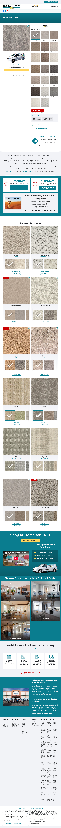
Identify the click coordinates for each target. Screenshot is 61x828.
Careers (4, 728)
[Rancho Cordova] (16, 725)
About (4, 722)
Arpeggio (44, 457)
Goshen (54, 754)
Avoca (42, 725)
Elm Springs (43, 746)
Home (38, 20)
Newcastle (55, 772)
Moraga (54, 768)
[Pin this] (23, 75)
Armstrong (24, 722)
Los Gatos (55, 763)
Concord (43, 737)
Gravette (54, 755)
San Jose (54, 787)
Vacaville (48, 798)
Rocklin (42, 784)
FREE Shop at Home (28, 171)
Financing (4, 727)
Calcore (23, 723)
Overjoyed (16, 507)
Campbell (54, 730)
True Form (16, 356)
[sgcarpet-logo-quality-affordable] (11, 6)
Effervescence (44, 255)
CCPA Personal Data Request (37, 808)
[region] (15, 819)
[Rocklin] (16, 726)
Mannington (24, 727)
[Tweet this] (19, 75)
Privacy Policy (5, 731)
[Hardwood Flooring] (45, 591)
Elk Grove (55, 744)
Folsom (54, 749)
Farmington (55, 748)
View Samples (16, 273)
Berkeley (43, 729)
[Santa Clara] (16, 729)
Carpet (48, 20)
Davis (48, 738)
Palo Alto (49, 775)
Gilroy (42, 754)
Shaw (23, 731)
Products (43, 20)
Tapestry (23, 733)
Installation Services (6, 725)
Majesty (23, 726)
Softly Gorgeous (45, 305)
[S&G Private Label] (45, 26)
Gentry (54, 752)
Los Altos (49, 763)
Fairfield (42, 748)
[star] (35, 5)
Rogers (54, 784)
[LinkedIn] (5, 11)
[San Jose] (16, 730)
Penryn (48, 776)
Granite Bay (43, 755)
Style (33, 29)
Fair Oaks (55, 746)
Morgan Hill (43, 770)
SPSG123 (44, 356)
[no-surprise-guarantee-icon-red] (6, 183)
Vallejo (54, 798)
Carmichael (49, 732)
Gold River (49, 754)
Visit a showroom (10, 171)
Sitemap (19, 808)
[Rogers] (16, 727)
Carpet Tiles (34, 723)
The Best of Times (44, 507)
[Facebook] (3, 11)
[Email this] (13, 75)
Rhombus (45, 406)
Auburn (54, 723)
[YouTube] (7, 11)
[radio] (35, 35)
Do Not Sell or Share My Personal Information (12, 823)
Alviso (42, 722)
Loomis (42, 763)
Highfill (54, 756)
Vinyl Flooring (34, 726)
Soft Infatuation (16, 305)
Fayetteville (43, 749)
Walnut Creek (49, 799)
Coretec (23, 724)
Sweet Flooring (25, 732)
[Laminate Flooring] (15, 611)
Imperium (16, 406)
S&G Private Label (25, 730)
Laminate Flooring (35, 725)
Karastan (23, 725)
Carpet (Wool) (46, 256)
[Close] (27, 813)
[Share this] (16, 75)
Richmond (49, 782)
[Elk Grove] (16, 723)
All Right (16, 255)
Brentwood (55, 729)
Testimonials (5, 726)
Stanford (43, 794)
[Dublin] (16, 722)
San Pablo (43, 789)
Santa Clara (55, 789)
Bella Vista (55, 725)
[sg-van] (16, 58)
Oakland (43, 774)
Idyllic (16, 457)
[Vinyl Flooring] (45, 611)
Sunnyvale (43, 795)
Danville (42, 738)
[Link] (9, 661)
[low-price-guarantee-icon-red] (35, 184)
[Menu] (58, 11)
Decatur (54, 738)
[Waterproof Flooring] (15, 630)
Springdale (55, 792)
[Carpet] (15, 591)
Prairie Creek (43, 780)
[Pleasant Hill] (16, 724)
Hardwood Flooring (35, 724)
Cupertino (55, 737)
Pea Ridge (55, 775)
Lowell (42, 764)
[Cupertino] (16, 721)
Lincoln (54, 761)
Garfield (48, 752)
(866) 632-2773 (54, 6)
